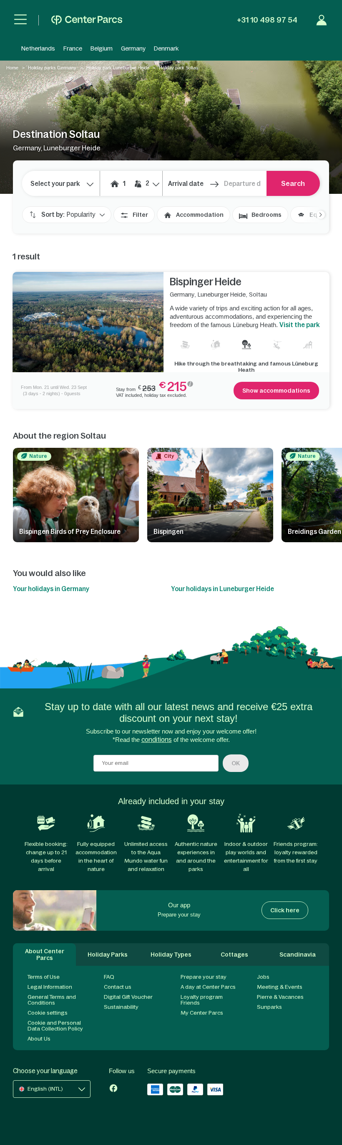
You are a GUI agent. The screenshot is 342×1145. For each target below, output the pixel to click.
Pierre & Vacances (280, 997)
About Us (39, 1039)
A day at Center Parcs (208, 987)
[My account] (321, 20)
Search (293, 183)
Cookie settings (48, 1013)
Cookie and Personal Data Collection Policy (55, 1026)
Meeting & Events (279, 987)
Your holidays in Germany (51, 588)
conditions (156, 739)
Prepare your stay (203, 977)
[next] (316, 214)
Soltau (258, 294)
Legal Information (50, 987)
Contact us (117, 987)
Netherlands (38, 48)
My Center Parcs (202, 1013)
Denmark (166, 48)
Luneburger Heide (222, 294)
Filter (140, 214)
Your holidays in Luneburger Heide (222, 588)
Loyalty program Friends (202, 1000)
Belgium (102, 48)
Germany (133, 48)
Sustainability (121, 1007)
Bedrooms (266, 214)
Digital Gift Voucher (128, 997)
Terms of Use (44, 977)
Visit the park (299, 324)
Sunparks (269, 1007)
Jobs (263, 977)
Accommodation (200, 214)
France (72, 48)
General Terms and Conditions (52, 1000)
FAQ (109, 977)
